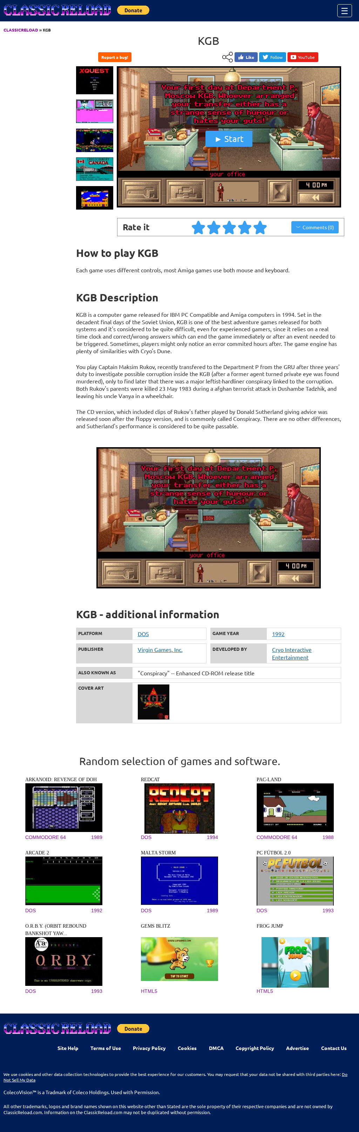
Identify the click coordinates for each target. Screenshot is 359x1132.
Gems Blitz (155, 926)
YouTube (306, 57)
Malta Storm (158, 852)
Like (250, 57)
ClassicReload (21, 30)
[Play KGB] (229, 206)
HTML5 (149, 991)
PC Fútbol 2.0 (274, 852)
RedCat (150, 779)
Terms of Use (105, 1048)
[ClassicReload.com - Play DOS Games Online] (57, 17)
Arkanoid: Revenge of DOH (61, 779)
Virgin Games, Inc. (160, 649)
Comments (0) (318, 227)
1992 (278, 633)
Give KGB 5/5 (260, 227)
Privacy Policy (149, 1048)
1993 (328, 910)
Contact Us (334, 1048)
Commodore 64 (45, 837)
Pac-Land (269, 779)
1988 (328, 837)
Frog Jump (270, 926)
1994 (212, 837)
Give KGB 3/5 (229, 227)
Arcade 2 (37, 852)
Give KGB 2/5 (214, 227)
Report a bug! (114, 57)
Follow (276, 57)
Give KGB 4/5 (245, 227)
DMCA (216, 1048)
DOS (143, 633)
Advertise (297, 1048)
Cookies (187, 1048)
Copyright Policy (255, 1048)
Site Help (67, 1048)
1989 (96, 837)
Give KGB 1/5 (198, 227)
